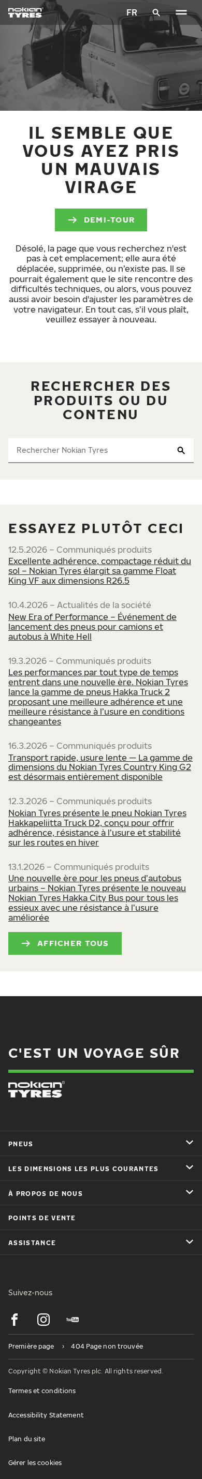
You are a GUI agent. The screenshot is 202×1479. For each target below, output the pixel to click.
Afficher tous (73, 943)
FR (131, 12)
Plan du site (26, 1439)
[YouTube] (72, 1319)
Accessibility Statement (46, 1415)
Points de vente (42, 1218)
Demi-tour (109, 219)
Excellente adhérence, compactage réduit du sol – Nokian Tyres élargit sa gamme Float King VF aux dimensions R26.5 (99, 571)
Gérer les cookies (35, 1463)
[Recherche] (156, 12)
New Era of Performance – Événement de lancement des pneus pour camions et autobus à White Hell (92, 627)
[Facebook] (14, 1319)
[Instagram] (43, 1319)
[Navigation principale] (181, 12)
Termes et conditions (42, 1391)
